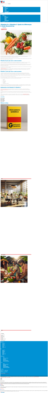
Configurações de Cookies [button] (3, 377)
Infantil (5, 9)
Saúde (5, 7)
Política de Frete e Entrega (5, 360)
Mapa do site (4, 359)
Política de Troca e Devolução (6, 361)
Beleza (2, 335)
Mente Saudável (6, 11)
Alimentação (5, 29)
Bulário (3, 357)
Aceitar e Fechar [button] (8, 377)
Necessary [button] (1, 384)
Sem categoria (3, 340)
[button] (20, 13)
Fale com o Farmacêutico (5, 364)
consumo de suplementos (4, 89)
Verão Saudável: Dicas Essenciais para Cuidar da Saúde (10, 389)
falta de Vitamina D (3, 68)
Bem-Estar (6, 8)
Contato (3, 12)
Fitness (5, 10)
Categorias (4, 6)
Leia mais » (3, 392)
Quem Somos (4, 358)
